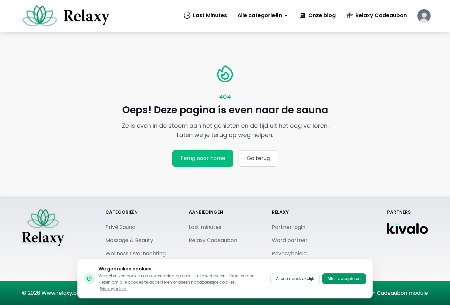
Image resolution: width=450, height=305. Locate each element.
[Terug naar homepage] (43, 240)
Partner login (288, 227)
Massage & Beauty (129, 240)
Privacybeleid (113, 288)
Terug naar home (202, 158)
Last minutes (205, 227)
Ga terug (258, 158)
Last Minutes (210, 15)
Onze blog (322, 15)
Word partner (290, 240)
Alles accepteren (344, 278)
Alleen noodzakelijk (295, 278)
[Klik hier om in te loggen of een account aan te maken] (424, 16)
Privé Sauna (120, 227)
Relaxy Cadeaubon (381, 15)
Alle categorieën (260, 15)
